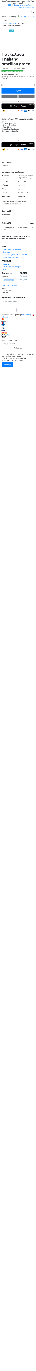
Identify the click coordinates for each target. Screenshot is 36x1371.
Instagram (23, 280)
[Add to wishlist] (10, 96)
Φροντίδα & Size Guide (11, 257)
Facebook (23, 276)
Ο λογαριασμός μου (26, 7)
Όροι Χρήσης (7, 252)
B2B (10, 5)
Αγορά (18, 91)
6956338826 (9, 280)
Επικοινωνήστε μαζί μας (23, 5)
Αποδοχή (7, 365)
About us (6, 264)
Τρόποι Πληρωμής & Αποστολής (15, 255)
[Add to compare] (26, 96)
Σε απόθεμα (6, 204)
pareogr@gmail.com (9, 285)
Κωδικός (5, 69)
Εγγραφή (29, 302)
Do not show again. (9, 341)
